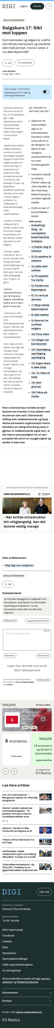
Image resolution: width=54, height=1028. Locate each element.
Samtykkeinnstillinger (15, 958)
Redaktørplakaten (27, 982)
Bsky (5, 947)
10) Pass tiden (40, 334)
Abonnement (10, 992)
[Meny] (48, 6)
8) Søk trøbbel (40, 314)
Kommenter (26, 63)
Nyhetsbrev (9, 953)
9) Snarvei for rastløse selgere (40, 324)
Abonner (37, 6)
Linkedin (7, 941)
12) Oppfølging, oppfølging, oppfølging (41, 353)
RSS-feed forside (12, 929)
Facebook (8, 935)
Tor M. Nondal (10, 920)
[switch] (46, 91)
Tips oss (44, 891)
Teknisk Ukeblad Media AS (28, 1012)
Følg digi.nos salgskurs (19, 565)
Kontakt (7, 1000)
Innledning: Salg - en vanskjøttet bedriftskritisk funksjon (40, 233)
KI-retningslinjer (11, 970)
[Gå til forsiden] (8, 6)
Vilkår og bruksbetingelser (17, 964)
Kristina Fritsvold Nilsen (16, 909)
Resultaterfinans (13, 20)
